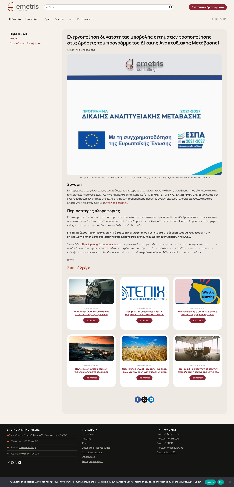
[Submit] (171, 7)
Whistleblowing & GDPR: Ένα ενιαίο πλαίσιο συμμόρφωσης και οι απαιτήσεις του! (197, 313)
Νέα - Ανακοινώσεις (85, 49)
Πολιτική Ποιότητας (168, 438)
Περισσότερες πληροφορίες (25, 43)
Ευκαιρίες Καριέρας (92, 461)
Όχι (221, 482)
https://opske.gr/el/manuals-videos (101, 244)
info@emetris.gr (27, 447)
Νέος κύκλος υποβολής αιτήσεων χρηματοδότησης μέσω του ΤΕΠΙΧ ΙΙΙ (144, 313)
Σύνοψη (14, 38)
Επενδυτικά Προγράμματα (96, 447)
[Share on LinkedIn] (151, 399)
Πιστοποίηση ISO (166, 452)
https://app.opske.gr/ (116, 203)
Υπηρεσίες (31, 19)
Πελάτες (59, 19)
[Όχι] (230, 483)
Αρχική (70, 49)
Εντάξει (210, 482)
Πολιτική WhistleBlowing (170, 447)
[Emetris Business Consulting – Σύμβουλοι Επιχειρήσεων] (23, 7)
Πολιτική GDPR (165, 443)
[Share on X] (144, 399)
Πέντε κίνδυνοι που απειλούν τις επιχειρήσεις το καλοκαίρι (91, 370)
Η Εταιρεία (88, 434)
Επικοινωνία (84, 19)
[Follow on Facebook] (212, 19)
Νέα (71, 19)
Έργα (47, 19)
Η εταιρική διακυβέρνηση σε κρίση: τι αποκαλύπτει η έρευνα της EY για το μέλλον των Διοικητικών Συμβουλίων (198, 370)
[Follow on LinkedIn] (224, 19)
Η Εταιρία (15, 19)
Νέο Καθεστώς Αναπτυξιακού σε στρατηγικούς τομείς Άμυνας (91, 313)
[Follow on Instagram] (216, 19)
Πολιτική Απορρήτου (168, 434)
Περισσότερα (91, 320)
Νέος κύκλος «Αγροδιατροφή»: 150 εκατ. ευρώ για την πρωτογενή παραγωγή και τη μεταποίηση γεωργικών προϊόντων (144, 370)
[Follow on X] (220, 19)
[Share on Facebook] (138, 399)
